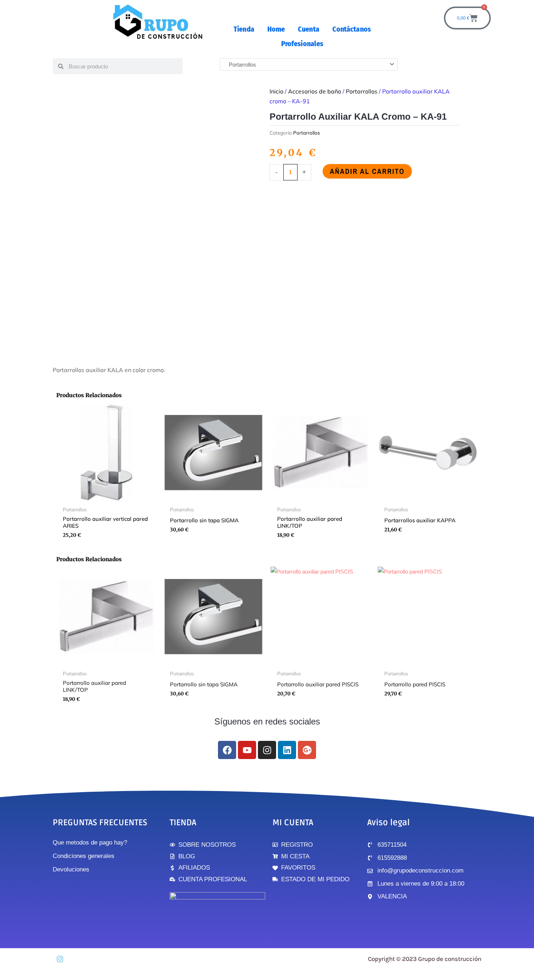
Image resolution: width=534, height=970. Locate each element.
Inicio (276, 91)
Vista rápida (106, 497)
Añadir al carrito (367, 171)
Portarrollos (361, 91)
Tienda (244, 29)
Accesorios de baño (314, 91)
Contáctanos (351, 29)
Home (276, 29)
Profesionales (302, 43)
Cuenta (308, 29)
